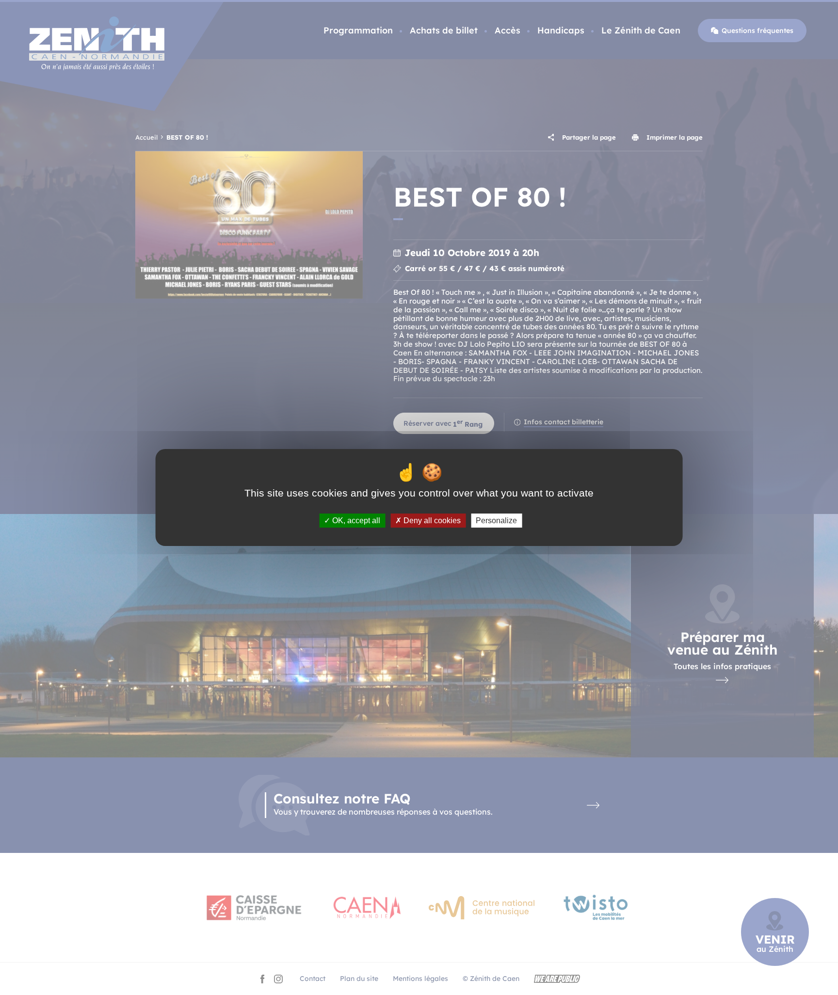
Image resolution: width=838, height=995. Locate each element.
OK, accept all (355, 520)
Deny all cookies (431, 520)
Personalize (496, 520)
